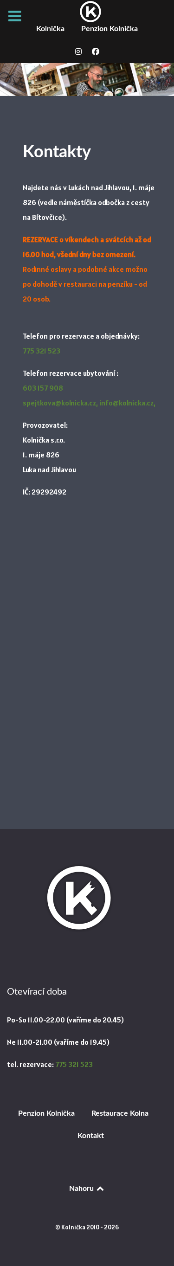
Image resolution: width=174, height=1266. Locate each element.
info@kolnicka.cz (126, 402)
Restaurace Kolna (119, 1113)
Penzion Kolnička (109, 28)
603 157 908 (43, 387)
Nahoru (82, 1188)
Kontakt (90, 1135)
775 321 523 (41, 350)
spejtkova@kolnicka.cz (59, 402)
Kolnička (50, 28)
